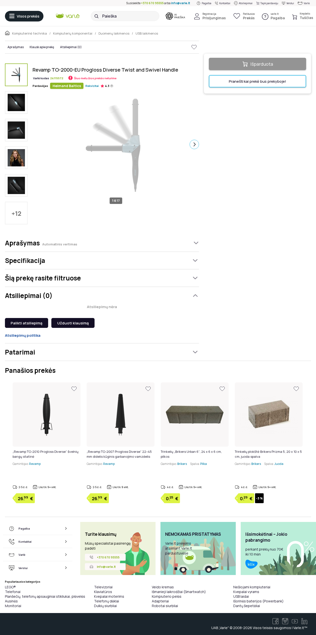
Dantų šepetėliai (246, 605)
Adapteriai (160, 601)
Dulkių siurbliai (105, 605)
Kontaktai (224, 3)
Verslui (290, 3)
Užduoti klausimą (73, 323)
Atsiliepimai (246, 3)
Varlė (307, 3)
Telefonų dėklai (106, 601)
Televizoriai (103, 587)
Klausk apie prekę (42, 47)
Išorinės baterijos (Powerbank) (258, 601)
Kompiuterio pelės (166, 596)
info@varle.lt (180, 3)
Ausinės (11, 601)
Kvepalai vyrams (246, 591)
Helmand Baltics (67, 85)
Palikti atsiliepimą (26, 323)
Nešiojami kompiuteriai (251, 587)
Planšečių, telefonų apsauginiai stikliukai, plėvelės (45, 596)
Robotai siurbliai (165, 605)
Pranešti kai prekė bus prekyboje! (257, 81)
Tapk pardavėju (269, 3)
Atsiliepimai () (71, 47)
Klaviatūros (103, 591)
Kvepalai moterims (109, 596)
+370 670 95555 (152, 3)
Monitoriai (13, 605)
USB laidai (241, 596)
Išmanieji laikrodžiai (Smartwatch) (179, 591)
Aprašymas (15, 47)
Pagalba (206, 3)
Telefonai (12, 591)
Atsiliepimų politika (22, 335)
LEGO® (10, 587)
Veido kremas (163, 587)
